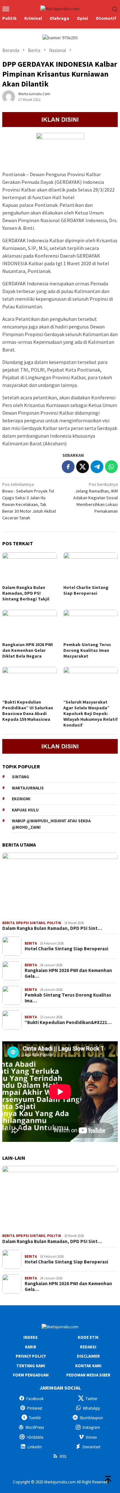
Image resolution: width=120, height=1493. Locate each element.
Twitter (91, 1398)
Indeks (30, 1337)
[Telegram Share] (97, 466)
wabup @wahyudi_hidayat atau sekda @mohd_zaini (51, 824)
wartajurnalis (28, 788)
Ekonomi (21, 799)
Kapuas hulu (25, 810)
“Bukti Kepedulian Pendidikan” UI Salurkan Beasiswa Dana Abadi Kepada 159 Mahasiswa (27, 710)
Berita (8, 923)
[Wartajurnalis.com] (59, 8)
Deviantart (91, 1447)
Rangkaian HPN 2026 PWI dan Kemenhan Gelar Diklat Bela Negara (27, 650)
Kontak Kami (88, 1366)
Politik (54, 923)
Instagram (91, 1427)
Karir (30, 1347)
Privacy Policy (31, 1356)
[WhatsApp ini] (111, 466)
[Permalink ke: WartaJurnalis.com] (8, 96)
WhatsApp (91, 1408)
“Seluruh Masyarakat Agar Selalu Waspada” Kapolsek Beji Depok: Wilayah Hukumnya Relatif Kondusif (90, 713)
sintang (20, 777)
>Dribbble (35, 1437)
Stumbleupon (91, 1418)
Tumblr (35, 1418)
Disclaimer (88, 1356)
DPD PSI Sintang (30, 923)
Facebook (35, 1398)
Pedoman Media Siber (88, 1375)
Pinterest (34, 1408)
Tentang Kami (30, 1366)
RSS (63, 1456)
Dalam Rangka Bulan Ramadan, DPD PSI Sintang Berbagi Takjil (25, 593)
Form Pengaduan (31, 1375)
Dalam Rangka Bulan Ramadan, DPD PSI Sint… (52, 928)
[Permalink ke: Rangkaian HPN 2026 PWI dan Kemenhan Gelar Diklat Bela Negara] (29, 625)
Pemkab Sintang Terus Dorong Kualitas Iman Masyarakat (87, 650)
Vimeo (91, 1437)
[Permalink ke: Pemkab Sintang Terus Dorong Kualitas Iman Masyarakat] (90, 625)
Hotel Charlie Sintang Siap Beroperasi (85, 590)
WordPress (35, 1427)
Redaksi (88, 1347)
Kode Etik (88, 1337)
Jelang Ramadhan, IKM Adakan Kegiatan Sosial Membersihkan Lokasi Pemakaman (95, 497)
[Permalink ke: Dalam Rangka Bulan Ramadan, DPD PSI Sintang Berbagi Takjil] (29, 567)
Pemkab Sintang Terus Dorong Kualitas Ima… (68, 998)
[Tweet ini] (82, 466)
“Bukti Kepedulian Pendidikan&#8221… (68, 1022)
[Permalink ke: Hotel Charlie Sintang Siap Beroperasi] (90, 567)
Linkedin (35, 1447)
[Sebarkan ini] (68, 466)
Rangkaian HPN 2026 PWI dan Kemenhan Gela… (68, 973)
